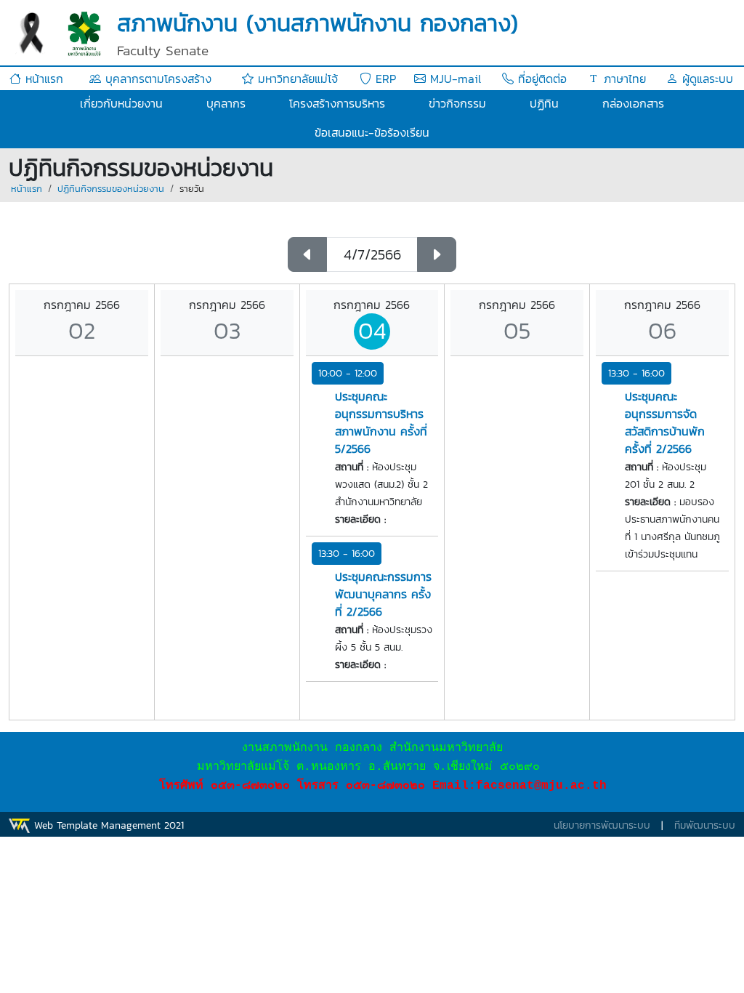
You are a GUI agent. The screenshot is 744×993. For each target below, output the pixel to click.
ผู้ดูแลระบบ (705, 78)
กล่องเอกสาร (633, 103)
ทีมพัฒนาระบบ (704, 825)
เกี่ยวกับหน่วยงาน (121, 103)
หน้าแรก (42, 78)
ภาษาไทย (622, 78)
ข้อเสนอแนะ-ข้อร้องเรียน (372, 132)
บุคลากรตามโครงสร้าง (156, 78)
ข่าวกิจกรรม (457, 103)
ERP (383, 78)
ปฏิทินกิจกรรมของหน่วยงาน (110, 189)
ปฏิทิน (544, 103)
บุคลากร (226, 103)
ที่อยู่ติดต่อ (540, 78)
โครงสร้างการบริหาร (337, 103)
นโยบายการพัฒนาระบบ (602, 825)
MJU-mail (453, 78)
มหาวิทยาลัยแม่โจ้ (296, 78)
